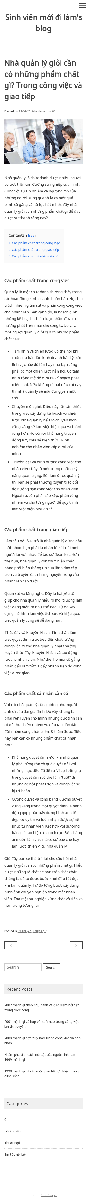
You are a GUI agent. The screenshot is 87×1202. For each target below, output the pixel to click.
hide (31, 235)
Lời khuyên (24, 931)
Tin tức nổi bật (15, 1154)
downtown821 (47, 111)
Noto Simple (49, 1195)
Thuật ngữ (39, 931)
